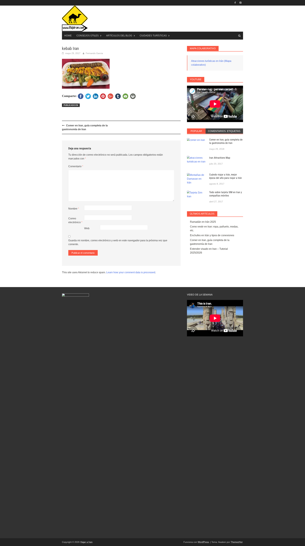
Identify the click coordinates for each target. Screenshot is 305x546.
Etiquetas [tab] (233, 131)
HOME (68, 35)
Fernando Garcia (94, 53)
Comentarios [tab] (216, 131)
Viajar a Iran (86, 542)
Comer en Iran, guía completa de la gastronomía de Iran (226, 141)
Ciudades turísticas (153, 35)
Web (86, 228)
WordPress (203, 542)
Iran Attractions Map (219, 157)
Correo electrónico (75, 220)
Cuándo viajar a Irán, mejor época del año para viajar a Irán (225, 176)
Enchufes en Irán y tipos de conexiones (212, 235)
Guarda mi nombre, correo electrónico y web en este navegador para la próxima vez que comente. (117, 242)
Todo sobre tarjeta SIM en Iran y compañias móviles (225, 194)
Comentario (75, 166)
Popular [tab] (196, 131)
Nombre (73, 208)
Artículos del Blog (119, 35)
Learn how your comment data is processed (130, 272)
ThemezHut (236, 542)
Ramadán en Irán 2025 (203, 221)
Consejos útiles (87, 35)
